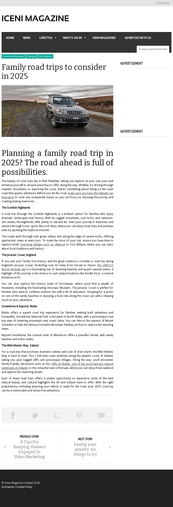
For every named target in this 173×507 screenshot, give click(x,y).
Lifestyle (31, 56)
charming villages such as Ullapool (42, 244)
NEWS (26, 37)
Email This (102, 415)
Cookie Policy (23, 487)
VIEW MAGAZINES (104, 37)
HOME (10, 37)
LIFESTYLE (43, 39)
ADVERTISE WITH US (138, 37)
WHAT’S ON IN (70, 39)
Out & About (45, 56)
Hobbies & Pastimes (13, 56)
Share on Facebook (13, 415)
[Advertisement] (146, 93)
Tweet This (35, 415)
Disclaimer (8, 487)
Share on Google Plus (57, 415)
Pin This (79, 415)
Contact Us (162, 3)
